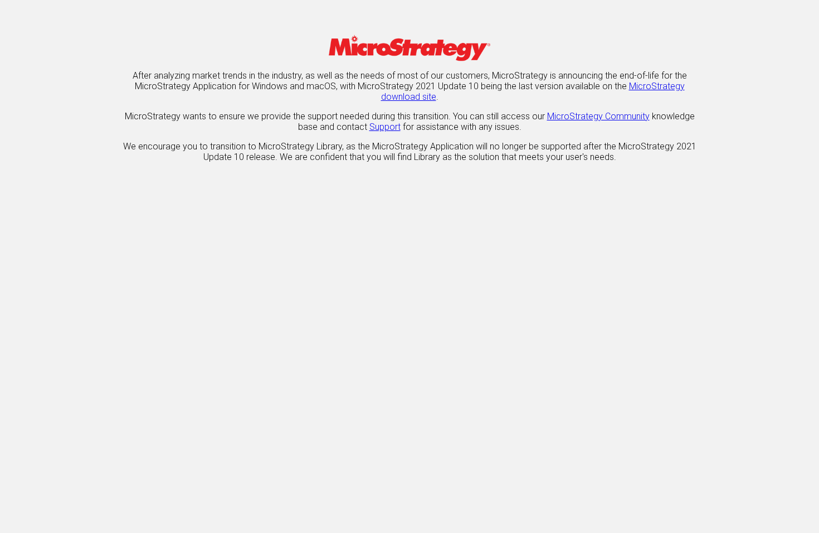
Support (385, 127)
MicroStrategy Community (598, 116)
